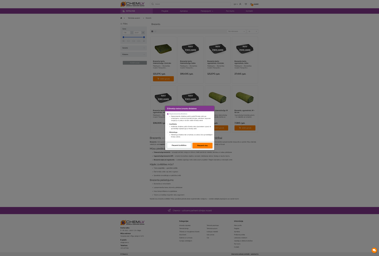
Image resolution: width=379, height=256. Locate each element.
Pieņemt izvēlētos (179, 145)
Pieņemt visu (202, 145)
